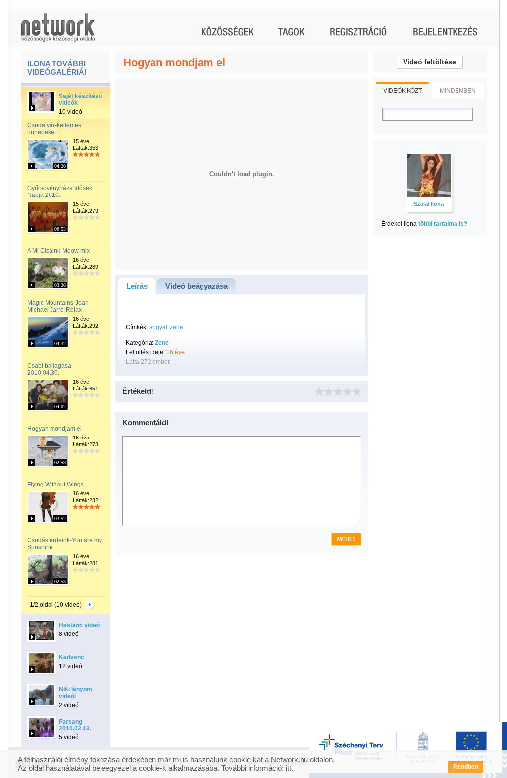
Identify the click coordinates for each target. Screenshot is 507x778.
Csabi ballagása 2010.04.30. (49, 369)
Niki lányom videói (75, 693)
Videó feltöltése (429, 62)
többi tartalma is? (442, 223)
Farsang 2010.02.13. (75, 725)
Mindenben (458, 90)
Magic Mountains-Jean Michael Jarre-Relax (58, 306)
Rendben (465, 766)
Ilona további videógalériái (56, 67)
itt (288, 768)
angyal (158, 327)
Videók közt (402, 90)
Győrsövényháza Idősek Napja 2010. (59, 191)
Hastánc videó (79, 625)
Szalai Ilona (429, 204)
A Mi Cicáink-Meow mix (58, 250)
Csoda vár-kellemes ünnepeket (54, 129)
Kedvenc (71, 657)
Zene (162, 343)
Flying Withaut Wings (55, 484)
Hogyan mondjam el (54, 428)
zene (176, 327)
